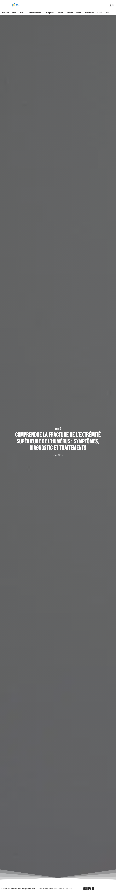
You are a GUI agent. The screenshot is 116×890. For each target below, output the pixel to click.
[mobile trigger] (4, 5)
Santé (58, 429)
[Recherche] (105, 5)
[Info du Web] (16, 5)
